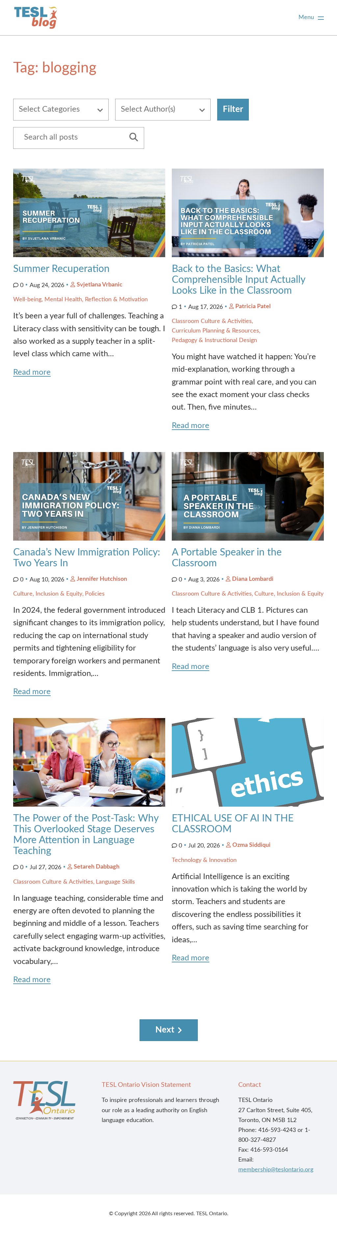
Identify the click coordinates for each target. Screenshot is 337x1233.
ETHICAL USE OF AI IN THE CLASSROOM (233, 824)
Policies (95, 594)
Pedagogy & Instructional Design (214, 340)
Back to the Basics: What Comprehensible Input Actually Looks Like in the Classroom (238, 280)
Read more (32, 372)
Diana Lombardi (252, 579)
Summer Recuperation (61, 269)
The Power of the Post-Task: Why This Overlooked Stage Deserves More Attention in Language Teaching (85, 835)
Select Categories (49, 109)
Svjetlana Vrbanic (99, 285)
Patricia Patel (253, 306)
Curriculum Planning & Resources (215, 331)
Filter (233, 109)
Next (164, 1030)
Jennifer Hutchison (102, 579)
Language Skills (115, 882)
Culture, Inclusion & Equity (47, 594)
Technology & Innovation (204, 860)
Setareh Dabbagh (96, 867)
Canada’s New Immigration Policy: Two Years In (86, 558)
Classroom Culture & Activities (212, 321)
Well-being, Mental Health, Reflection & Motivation (80, 300)
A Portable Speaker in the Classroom (227, 558)
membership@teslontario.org (275, 1170)
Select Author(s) (148, 109)
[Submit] (131, 137)
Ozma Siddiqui (251, 845)
